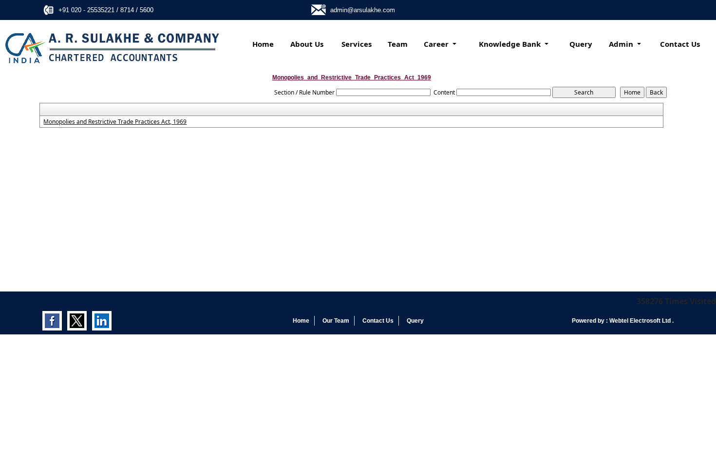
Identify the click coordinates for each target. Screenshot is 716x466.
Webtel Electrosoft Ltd (640, 320)
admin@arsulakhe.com (362, 10)
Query (580, 44)
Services (356, 44)
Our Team (335, 320)
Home (263, 44)
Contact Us (680, 44)
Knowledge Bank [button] (511, 44)
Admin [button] (622, 44)
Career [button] (437, 44)
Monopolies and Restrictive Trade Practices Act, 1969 (115, 122)
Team (398, 44)
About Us (306, 44)
